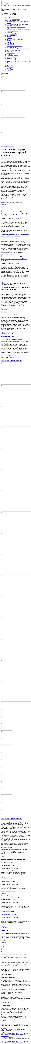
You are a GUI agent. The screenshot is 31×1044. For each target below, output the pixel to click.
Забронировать (4, 73)
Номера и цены (8, 20)
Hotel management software (7, 146)
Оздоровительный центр (10, 48)
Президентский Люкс (12, 33)
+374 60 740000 (5, 4)
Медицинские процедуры (13, 50)
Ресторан (9, 68)
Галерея (9, 16)
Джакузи (9, 42)
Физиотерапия (10, 54)
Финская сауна (10, 43)
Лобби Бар (9, 70)
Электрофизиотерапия (12, 55)
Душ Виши (9, 38)
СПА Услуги (7, 35)
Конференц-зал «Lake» (12, 60)
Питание (6, 66)
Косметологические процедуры (15, 39)
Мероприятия (7, 57)
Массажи (9, 36)
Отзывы (9, 17)
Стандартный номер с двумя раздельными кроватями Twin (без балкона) (17, 25)
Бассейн (9, 40)
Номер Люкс (10, 32)
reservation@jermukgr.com (7, 1037)
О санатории (7, 14)
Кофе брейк (10, 65)
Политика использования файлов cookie (15, 1034)
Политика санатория (6, 1033)
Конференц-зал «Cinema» (13, 64)
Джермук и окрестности (10, 13)
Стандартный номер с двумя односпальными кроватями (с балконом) (18, 30)
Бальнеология (10, 53)
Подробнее (3, 204)
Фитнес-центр (10, 44)
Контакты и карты (11, 18)
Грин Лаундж (10, 69)
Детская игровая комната (13, 47)
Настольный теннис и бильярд (14, 46)
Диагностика (10, 51)
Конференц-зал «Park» (12, 58)
